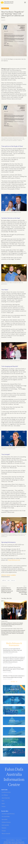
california (4, 580)
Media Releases (9, 628)
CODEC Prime (21, 843)
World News (5, 8)
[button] (25, 2)
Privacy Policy (19, 840)
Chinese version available (8, 575)
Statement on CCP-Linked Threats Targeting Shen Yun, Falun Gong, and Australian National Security (12, 650)
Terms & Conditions (10, 840)
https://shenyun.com (14, 560)
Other (14, 628)
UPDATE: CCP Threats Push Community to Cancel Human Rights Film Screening (13, 676)
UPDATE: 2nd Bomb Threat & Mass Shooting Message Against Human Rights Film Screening (13, 669)
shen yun (13, 580)
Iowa (8, 580)
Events (3, 628)
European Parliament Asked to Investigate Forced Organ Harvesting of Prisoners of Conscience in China (12, 624)
